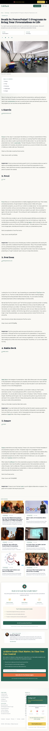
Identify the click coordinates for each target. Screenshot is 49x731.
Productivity (29, 515)
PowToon (39, 292)
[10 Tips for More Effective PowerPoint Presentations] (12, 533)
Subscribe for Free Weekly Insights (25, 675)
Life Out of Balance (4, 710)
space (30, 222)
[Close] (46, 2)
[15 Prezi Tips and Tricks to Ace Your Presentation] (12, 559)
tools (22, 486)
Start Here (3, 692)
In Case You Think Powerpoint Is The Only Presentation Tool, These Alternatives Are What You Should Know (12, 520)
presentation (11, 101)
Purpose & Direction (5, 708)
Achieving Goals (4, 701)
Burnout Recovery (4, 705)
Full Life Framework (4, 697)
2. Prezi (5, 83)
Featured (5, 542)
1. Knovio (6, 81)
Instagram (8, 719)
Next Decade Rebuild (5, 711)
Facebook (3, 719)
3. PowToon (6, 86)
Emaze (3, 447)
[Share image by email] (40, 115)
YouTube (18, 719)
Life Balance (3, 699)
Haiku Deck (4, 379)
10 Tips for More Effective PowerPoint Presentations (10, 545)
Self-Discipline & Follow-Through (7, 706)
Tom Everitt (8, 73)
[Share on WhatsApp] (38, 115)
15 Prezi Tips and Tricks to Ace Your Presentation (11, 570)
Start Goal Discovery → (37, 723)
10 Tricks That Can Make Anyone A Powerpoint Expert (36, 545)
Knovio (3, 136)
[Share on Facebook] (2, 37)
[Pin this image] (33, 115)
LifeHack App (27, 694)
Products (27, 692)
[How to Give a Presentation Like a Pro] (36, 507)
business (10, 458)
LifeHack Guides (4, 694)
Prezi (3, 201)
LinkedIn (22, 719)
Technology (7, 12)
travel (9, 414)
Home (2, 12)
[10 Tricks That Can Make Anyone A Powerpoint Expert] (36, 533)
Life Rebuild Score (4, 695)
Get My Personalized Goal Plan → (24, 623)
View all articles (13, 641)
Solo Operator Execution (5, 713)
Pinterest (12, 719)
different (12, 462)
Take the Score (37, 5)
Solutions (3, 703)
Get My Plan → (41, 2)
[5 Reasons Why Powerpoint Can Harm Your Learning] (36, 559)
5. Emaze (6, 91)
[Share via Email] (12, 37)
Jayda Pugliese (5, 33)
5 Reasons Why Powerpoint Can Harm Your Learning (35, 570)
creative (45, 379)
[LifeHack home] (5, 6)
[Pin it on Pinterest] (5, 37)
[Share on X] (8, 37)
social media (17, 143)
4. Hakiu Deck (7, 88)
